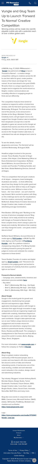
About (18, 435)
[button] (19, 41)
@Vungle (27, 347)
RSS (33, 453)
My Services (18, 437)
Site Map (26, 453)
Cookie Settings (19, 456)
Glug (23, 71)
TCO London (17, 238)
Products (18, 433)
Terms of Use (12, 450)
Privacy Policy (24, 450)
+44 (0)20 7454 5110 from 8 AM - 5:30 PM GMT (18, 443)
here (25, 280)
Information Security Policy (12, 453)
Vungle (4, 71)
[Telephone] (30, 3)
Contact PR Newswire (19, 430)
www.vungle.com (27, 344)
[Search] (35, 3)
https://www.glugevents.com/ (13, 407)
